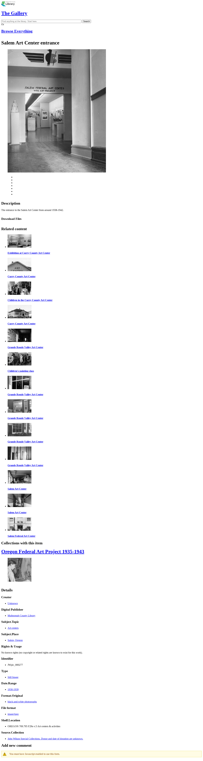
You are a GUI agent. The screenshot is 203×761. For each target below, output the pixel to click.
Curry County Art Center (22, 276)
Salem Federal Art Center (21, 536)
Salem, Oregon (15, 640)
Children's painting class (21, 371)
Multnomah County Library (21, 615)
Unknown (13, 603)
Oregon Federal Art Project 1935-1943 (42, 551)
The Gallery (14, 13)
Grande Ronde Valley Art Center (25, 347)
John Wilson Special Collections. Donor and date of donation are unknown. (45, 738)
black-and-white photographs (22, 701)
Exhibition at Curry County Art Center (29, 253)
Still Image (13, 677)
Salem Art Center (17, 488)
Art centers (13, 628)
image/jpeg (13, 714)
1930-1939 (13, 689)
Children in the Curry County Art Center (30, 300)
